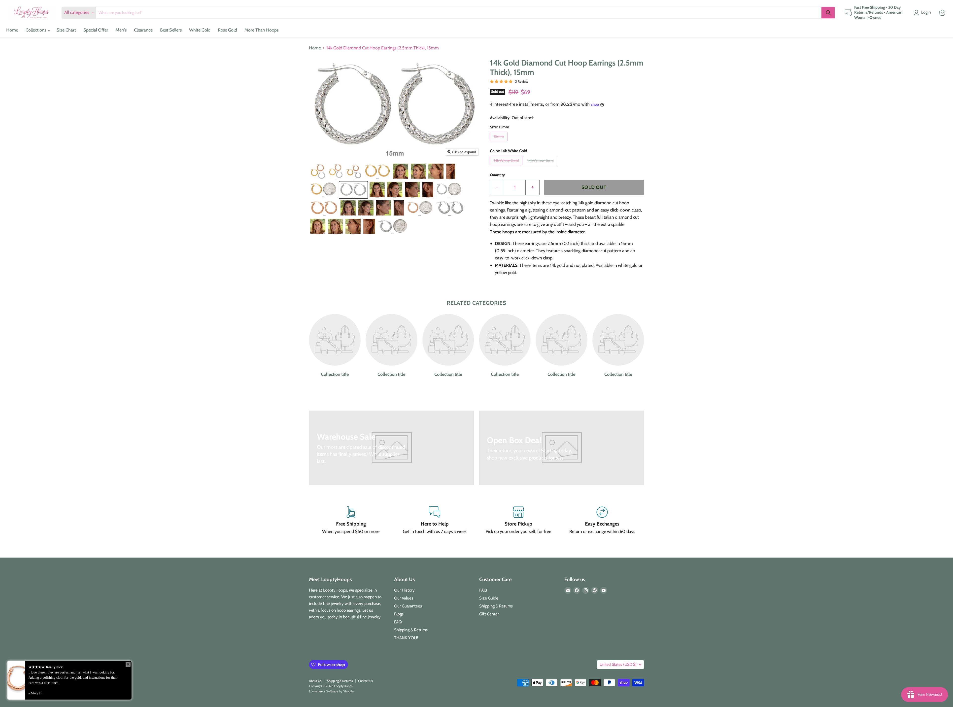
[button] (923, 13)
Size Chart (66, 30)
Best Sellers (171, 30)
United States (618, 664)
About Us (315, 681)
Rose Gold (227, 30)
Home (12, 30)
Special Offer (95, 30)
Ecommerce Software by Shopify (331, 691)
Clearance (143, 30)
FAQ (398, 621)
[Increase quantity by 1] (533, 187)
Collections (36, 30)
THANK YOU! (406, 637)
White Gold (199, 30)
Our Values (403, 598)
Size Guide (488, 598)
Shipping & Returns (411, 629)
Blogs (399, 613)
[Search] (828, 12)
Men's (121, 30)
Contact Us (365, 681)
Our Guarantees (408, 605)
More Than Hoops (261, 30)
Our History (404, 590)
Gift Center (489, 613)
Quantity (497, 175)
